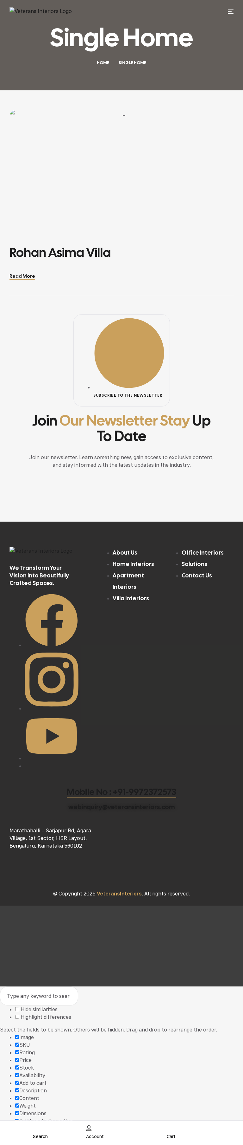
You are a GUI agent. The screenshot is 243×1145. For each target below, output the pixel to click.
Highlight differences (45, 1017)
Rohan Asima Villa (60, 252)
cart (171, 1136)
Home (103, 62)
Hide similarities (38, 1009)
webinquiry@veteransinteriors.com (121, 807)
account (95, 1136)
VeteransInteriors (119, 893)
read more (22, 276)
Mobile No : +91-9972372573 (121, 791)
